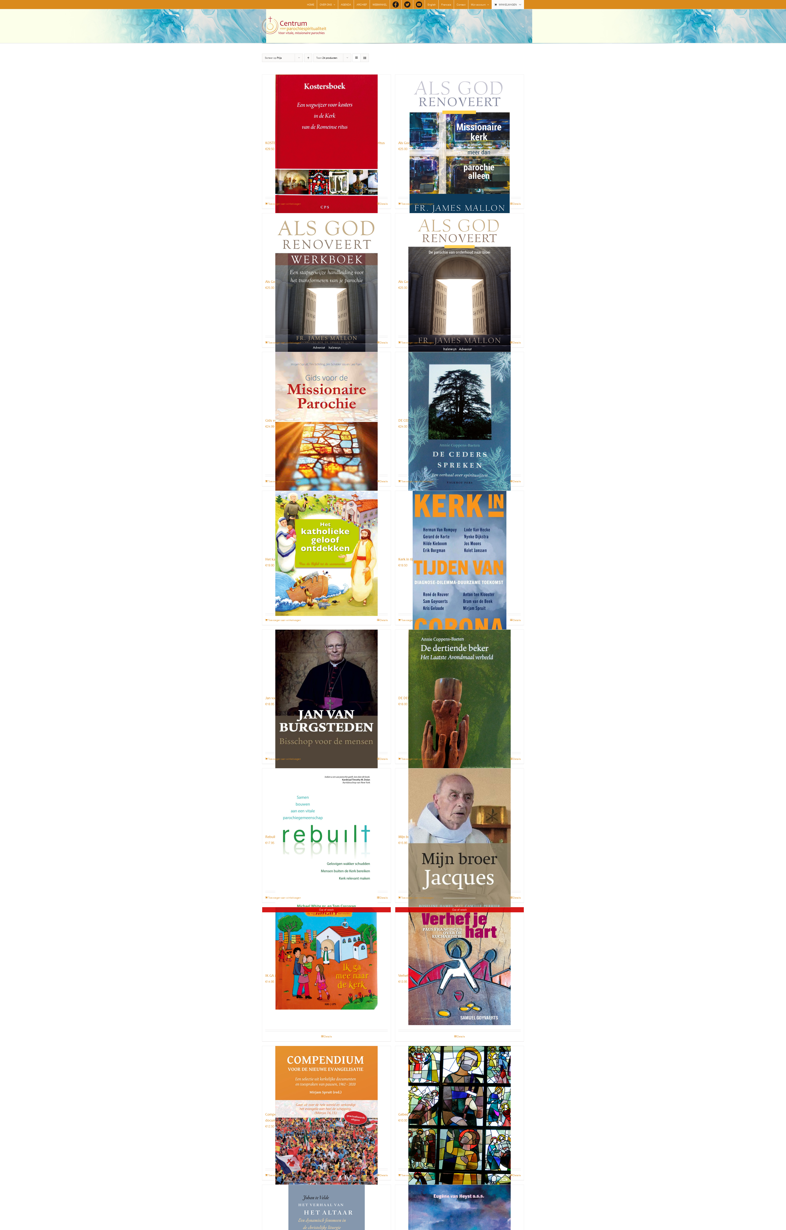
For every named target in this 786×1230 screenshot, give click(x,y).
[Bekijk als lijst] (365, 58)
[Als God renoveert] (459, 244)
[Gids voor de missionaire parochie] (326, 382)
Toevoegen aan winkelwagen (284, 204)
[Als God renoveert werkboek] (326, 244)
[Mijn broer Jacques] (459, 799)
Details (384, 204)
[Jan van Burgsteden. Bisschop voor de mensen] (326, 660)
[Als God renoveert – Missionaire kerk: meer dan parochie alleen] (459, 105)
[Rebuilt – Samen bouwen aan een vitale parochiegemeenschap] (326, 799)
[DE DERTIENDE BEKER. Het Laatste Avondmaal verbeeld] (459, 660)
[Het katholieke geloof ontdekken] (326, 521)
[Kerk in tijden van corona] (459, 521)
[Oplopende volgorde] (308, 58)
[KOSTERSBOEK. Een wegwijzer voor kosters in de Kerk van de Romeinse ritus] (326, 105)
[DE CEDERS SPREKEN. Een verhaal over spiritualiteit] (459, 382)
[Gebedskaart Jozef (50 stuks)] (459, 1076)
